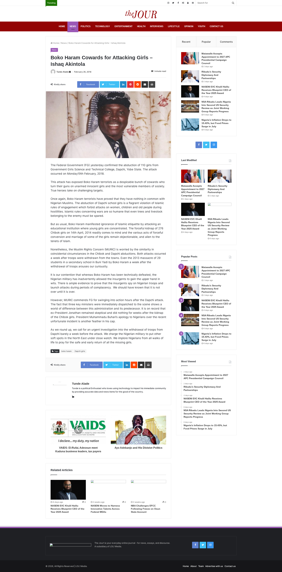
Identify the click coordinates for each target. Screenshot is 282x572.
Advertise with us (214, 566)
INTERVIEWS (156, 26)
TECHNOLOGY (102, 26)
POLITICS (86, 26)
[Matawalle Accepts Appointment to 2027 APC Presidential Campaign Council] (190, 58)
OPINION (188, 26)
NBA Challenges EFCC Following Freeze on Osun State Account (145, 508)
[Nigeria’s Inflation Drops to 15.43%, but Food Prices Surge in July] (190, 124)
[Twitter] (173, 3)
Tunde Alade (62, 72)
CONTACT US (216, 26)
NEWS (73, 26)
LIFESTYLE (174, 26)
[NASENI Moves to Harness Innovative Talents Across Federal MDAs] (108, 490)
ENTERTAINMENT (124, 26)
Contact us (230, 566)
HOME (62, 26)
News (64, 43)
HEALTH (141, 26)
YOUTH (201, 26)
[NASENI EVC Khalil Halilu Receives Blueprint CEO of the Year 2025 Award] (68, 490)
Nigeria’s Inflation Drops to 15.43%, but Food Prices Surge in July (216, 123)
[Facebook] (178, 3)
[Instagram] (168, 3)
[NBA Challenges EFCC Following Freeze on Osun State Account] (148, 490)
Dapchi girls (80, 351)
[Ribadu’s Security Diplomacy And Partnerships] (190, 76)
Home (56, 43)
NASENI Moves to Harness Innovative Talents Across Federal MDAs (105, 508)
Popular (206, 41)
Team (201, 566)
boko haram (66, 351)
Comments (226, 41)
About (193, 566)
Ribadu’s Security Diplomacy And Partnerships (211, 74)
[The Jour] (141, 13)
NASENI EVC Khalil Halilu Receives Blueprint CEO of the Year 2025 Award (67, 508)
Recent (186, 41)
